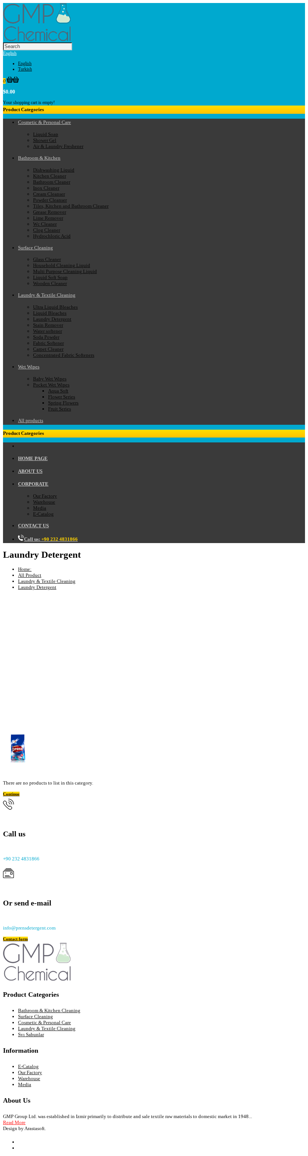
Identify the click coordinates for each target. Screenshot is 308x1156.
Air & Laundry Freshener (58, 146)
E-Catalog (43, 514)
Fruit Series (59, 409)
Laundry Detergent (52, 319)
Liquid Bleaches (49, 313)
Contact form (15, 939)
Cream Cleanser (49, 194)
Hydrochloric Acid (52, 236)
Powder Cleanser (50, 200)
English (10, 53)
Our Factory (45, 496)
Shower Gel (44, 140)
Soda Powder (46, 337)
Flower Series (61, 397)
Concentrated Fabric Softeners (63, 355)
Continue (11, 794)
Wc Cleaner (45, 224)
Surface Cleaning (35, 1016)
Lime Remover (48, 218)
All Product (29, 575)
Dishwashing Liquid (53, 170)
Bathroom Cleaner (51, 182)
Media (39, 508)
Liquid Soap (45, 134)
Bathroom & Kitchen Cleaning (49, 1010)
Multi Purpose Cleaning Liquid (65, 271)
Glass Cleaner (47, 259)
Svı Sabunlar (31, 1034)
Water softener (47, 331)
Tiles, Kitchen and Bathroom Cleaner (71, 206)
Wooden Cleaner (50, 283)
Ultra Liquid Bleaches (55, 307)
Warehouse (44, 502)
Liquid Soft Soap (50, 277)
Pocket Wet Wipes (51, 385)
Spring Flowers (63, 403)
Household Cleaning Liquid (61, 265)
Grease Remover (49, 212)
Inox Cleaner (46, 188)
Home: (25, 569)
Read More (14, 1122)
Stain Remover (48, 325)
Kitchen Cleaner (49, 176)
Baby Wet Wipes (49, 379)
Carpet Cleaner (48, 349)
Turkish (25, 69)
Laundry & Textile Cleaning (46, 581)
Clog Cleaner (46, 230)
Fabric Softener (48, 343)
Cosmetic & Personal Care (44, 1022)
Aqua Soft (58, 391)
